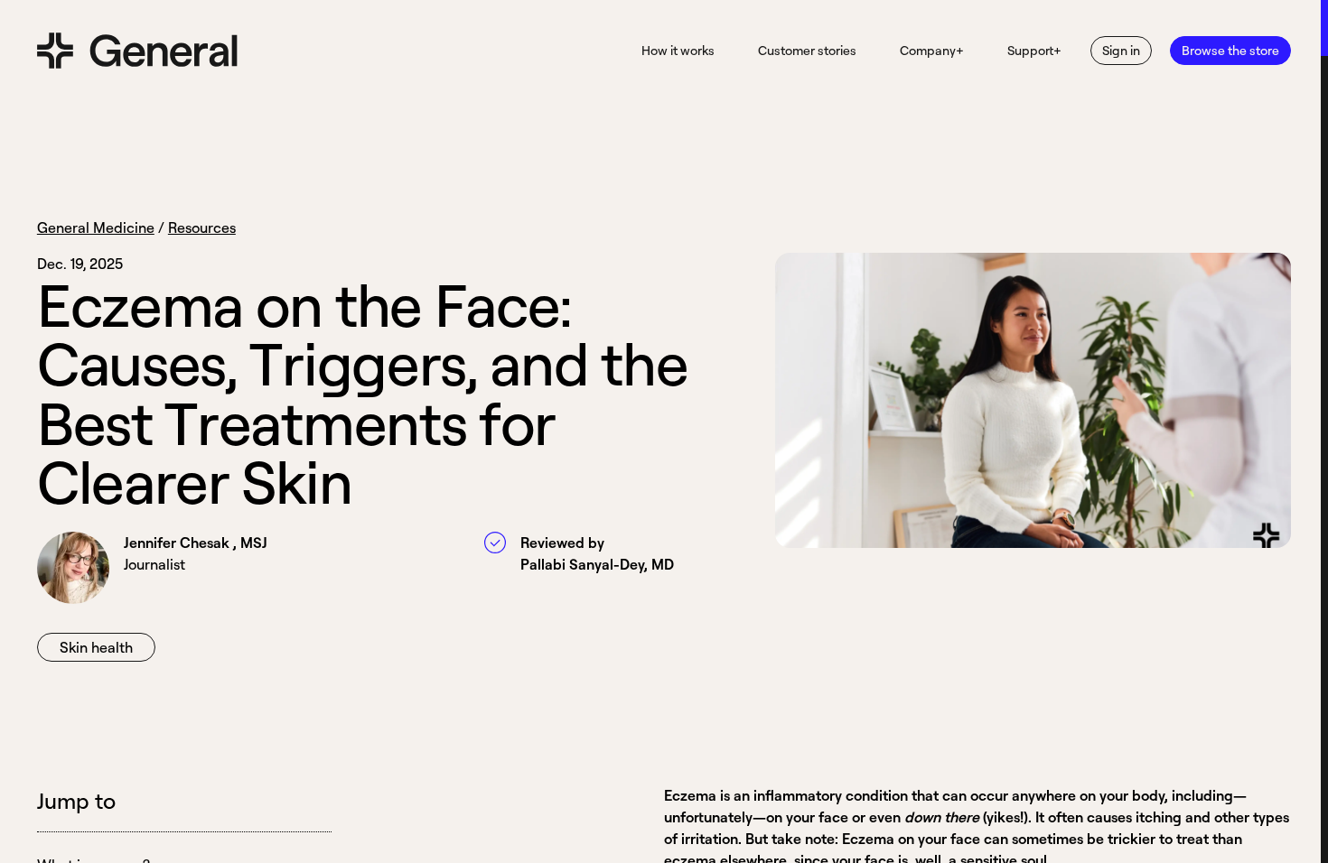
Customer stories (807, 50)
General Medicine (95, 227)
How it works (678, 50)
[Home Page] (137, 50)
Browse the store (1230, 50)
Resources (202, 227)
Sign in (1121, 50)
